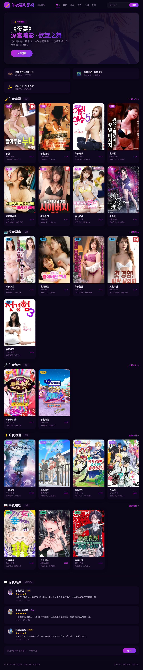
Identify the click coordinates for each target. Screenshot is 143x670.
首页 (58, 5)
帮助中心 (135, 664)
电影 (65, 5)
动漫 (87, 5)
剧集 (72, 5)
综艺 (80, 5)
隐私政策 (126, 664)
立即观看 (21, 53)
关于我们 (117, 664)
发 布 (129, 651)
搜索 (134, 5)
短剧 (94, 5)
